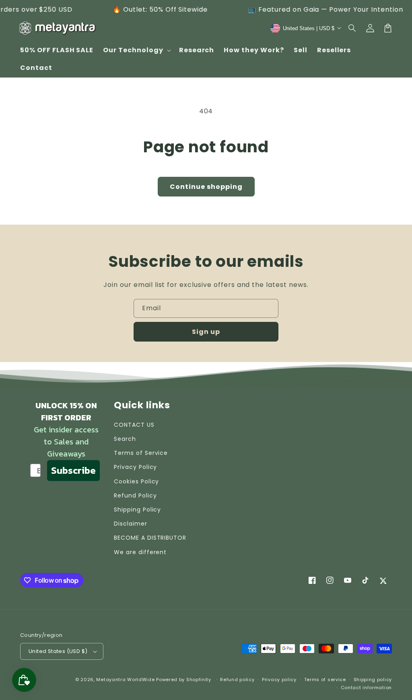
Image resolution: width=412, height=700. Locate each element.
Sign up (206, 331)
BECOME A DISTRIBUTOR (150, 538)
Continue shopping (206, 186)
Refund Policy (135, 495)
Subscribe (73, 470)
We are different (140, 552)
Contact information (366, 687)
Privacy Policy (135, 467)
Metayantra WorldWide (125, 679)
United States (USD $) (58, 651)
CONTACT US (134, 425)
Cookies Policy (136, 481)
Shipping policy (373, 679)
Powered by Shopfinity (183, 679)
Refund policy (237, 679)
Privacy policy (279, 679)
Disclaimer (130, 524)
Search (125, 439)
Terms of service (325, 679)
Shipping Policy (137, 510)
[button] (352, 28)
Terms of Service (141, 453)
